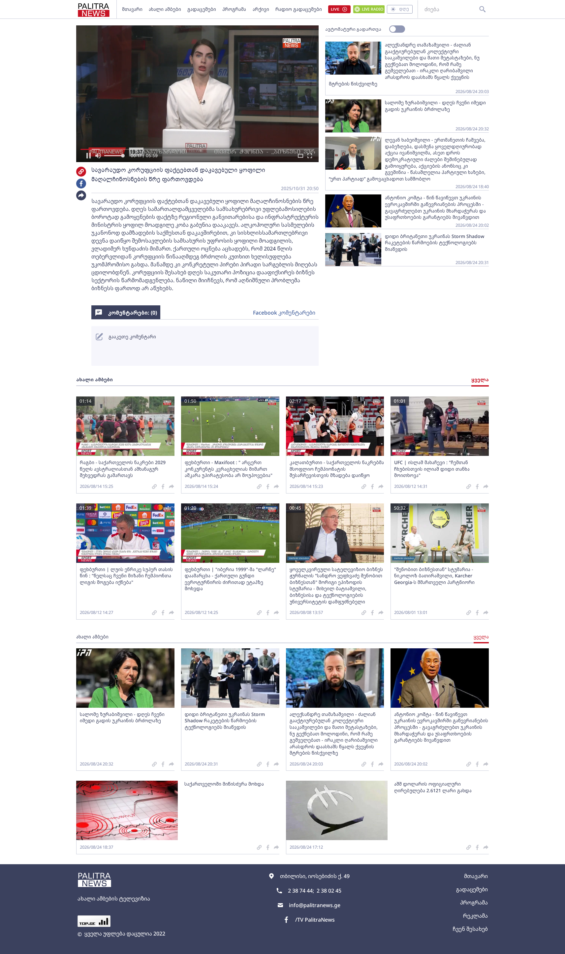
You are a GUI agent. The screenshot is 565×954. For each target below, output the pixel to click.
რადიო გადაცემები (298, 9)
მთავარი (132, 9)
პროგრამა (234, 9)
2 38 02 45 (329, 890)
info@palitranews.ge (314, 905)
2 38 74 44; (301, 890)
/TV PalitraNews (315, 919)
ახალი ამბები (165, 9)
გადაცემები (201, 9)
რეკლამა (475, 915)
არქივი (261, 9)
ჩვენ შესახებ (470, 929)
